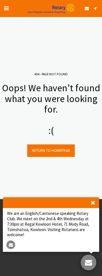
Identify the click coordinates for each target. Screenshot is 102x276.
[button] (6, 8)
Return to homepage (51, 150)
